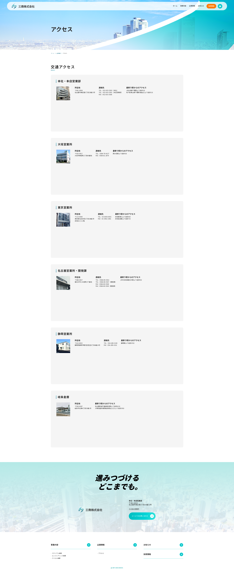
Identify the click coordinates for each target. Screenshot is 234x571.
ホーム (175, 6)
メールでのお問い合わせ (140, 516)
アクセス (101, 553)
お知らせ (201, 6)
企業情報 (192, 6)
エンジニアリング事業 (59, 556)
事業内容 (183, 6)
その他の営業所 (134, 509)
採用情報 (211, 6)
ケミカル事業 (56, 558)
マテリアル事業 (57, 553)
